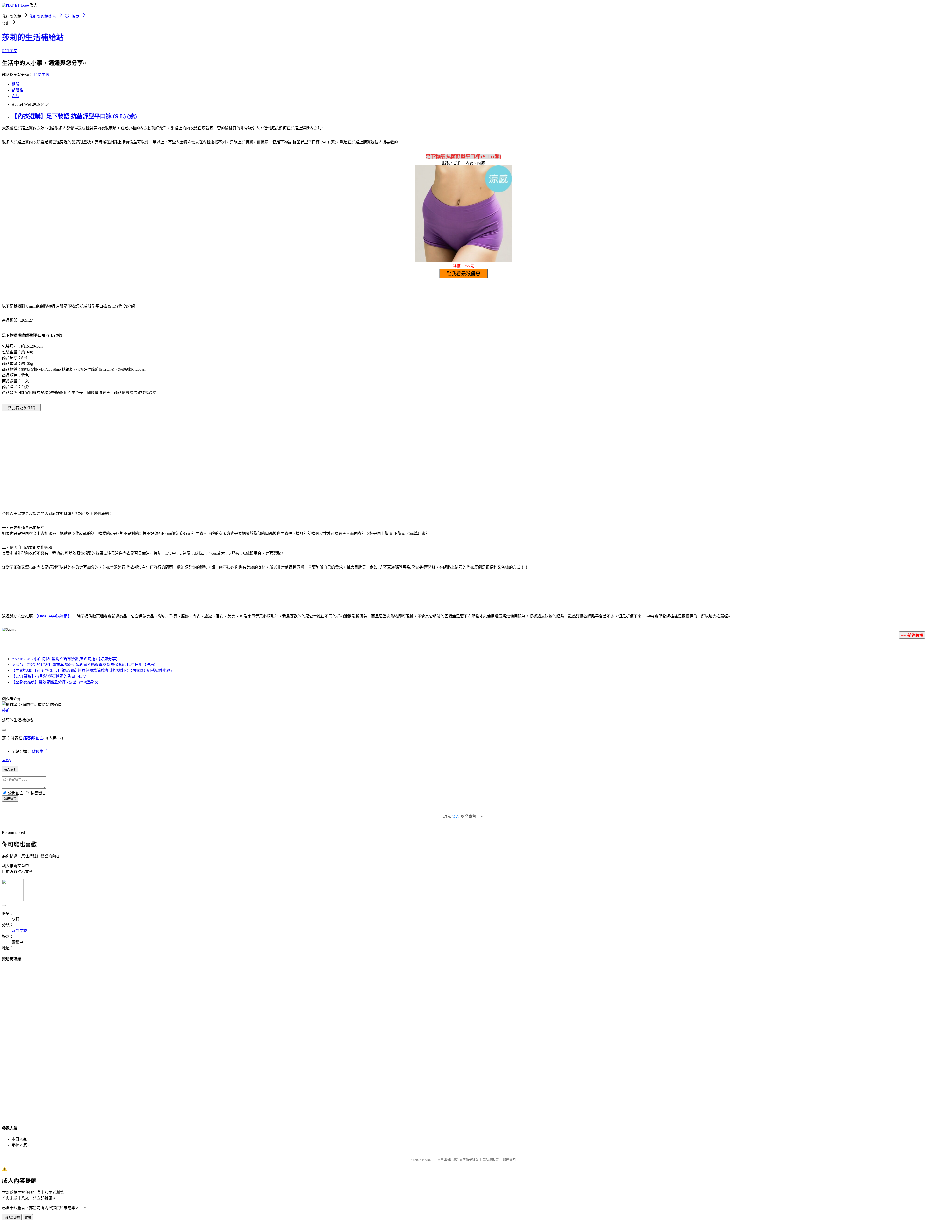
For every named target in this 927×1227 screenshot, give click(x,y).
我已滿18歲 (12, 1217)
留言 (39, 738)
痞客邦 (29, 738)
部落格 (17, 90)
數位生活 (39, 751)
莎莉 (6, 710)
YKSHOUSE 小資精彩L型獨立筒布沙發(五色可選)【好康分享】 (66, 659)
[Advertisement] (422, 453)
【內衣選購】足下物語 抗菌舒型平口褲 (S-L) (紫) (74, 116)
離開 (28, 1217)
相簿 (15, 84)
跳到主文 (9, 51)
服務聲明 (509, 1160)
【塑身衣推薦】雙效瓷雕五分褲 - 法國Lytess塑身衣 (55, 682)
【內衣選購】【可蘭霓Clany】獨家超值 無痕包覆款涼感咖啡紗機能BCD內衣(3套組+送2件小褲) (92, 670)
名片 (15, 96)
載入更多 (10, 769)
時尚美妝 (41, 75)
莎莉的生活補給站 (33, 37)
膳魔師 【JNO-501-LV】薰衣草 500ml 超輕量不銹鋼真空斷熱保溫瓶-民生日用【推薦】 (85, 665)
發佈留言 (10, 799)
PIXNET (427, 1160)
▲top (6, 760)
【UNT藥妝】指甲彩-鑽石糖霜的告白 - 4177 (49, 676)
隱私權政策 (491, 1160)
